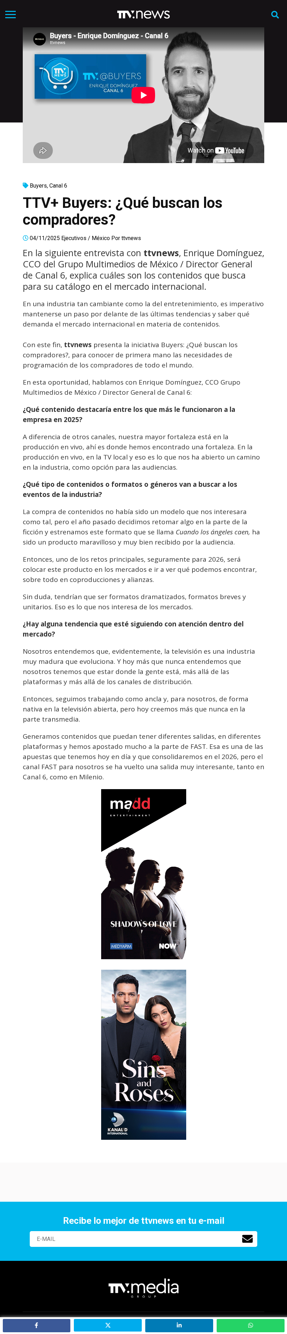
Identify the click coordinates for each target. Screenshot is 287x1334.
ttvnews (131, 238)
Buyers (38, 185)
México (101, 238)
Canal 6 (58, 185)
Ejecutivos (73, 238)
